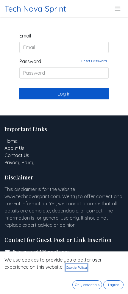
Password (63, 61)
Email (25, 36)
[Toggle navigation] (118, 8)
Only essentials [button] (87, 284)
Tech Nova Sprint (35, 9)
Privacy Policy (19, 162)
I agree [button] (113, 284)
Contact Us (16, 155)
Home (11, 141)
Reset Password (94, 61)
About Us (14, 148)
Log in (64, 94)
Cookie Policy (76, 267)
